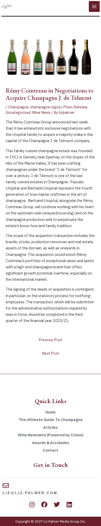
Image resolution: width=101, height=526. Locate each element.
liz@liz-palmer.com (30, 493)
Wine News (41, 112)
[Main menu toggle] (94, 6)
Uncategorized (18, 112)
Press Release (75, 106)
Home (50, 412)
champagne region (46, 106)
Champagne (18, 106)
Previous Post (50, 339)
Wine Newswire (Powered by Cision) (50, 434)
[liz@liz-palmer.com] (6, 485)
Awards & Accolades (50, 442)
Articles (50, 427)
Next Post (50, 353)
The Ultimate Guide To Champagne (51, 419)
